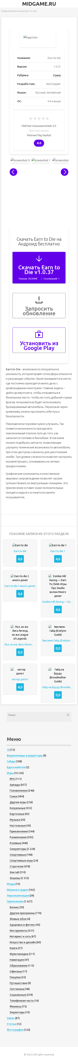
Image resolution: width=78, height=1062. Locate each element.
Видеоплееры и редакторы (25, 755)
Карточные (17, 813)
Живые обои (18, 918)
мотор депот (20, 679)
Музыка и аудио (17, 889)
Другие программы (22, 913)
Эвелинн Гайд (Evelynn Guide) (58, 640)
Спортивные (18, 854)
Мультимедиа (19, 953)
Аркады (15, 784)
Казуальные (17, 808)
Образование (18, 965)
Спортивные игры (21, 860)
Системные (17, 988)
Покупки (15, 977)
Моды (11, 883)
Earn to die (20, 551)
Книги (13, 948)
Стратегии (16, 866)
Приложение (15, 901)
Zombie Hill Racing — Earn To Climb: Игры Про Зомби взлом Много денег (58, 601)
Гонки (57, 75)
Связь (11, 1018)
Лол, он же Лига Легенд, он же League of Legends (20, 644)
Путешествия (18, 983)
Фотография (15, 1029)
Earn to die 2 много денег (20, 585)
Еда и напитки (16, 767)
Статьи (11, 1023)
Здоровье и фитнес (22, 924)
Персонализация (18, 895)
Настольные (18, 825)
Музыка (15, 819)
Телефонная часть (22, 1000)
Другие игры (18, 802)
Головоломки (19, 790)
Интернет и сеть (20, 936)
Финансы (16, 1006)
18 (8, 749)
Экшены (15, 878)
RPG (12, 778)
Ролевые (15, 843)
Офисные (16, 971)
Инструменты (18, 930)
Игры (10, 773)
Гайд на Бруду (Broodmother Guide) (58, 687)
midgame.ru (39, 4)
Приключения (19, 831)
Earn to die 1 (58, 551)
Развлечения (18, 837)
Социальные (18, 994)
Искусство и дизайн (23, 942)
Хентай (14, 872)
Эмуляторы (17, 1012)
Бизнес (14, 907)
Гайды (11, 761)
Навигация (17, 959)
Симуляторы (18, 848)
